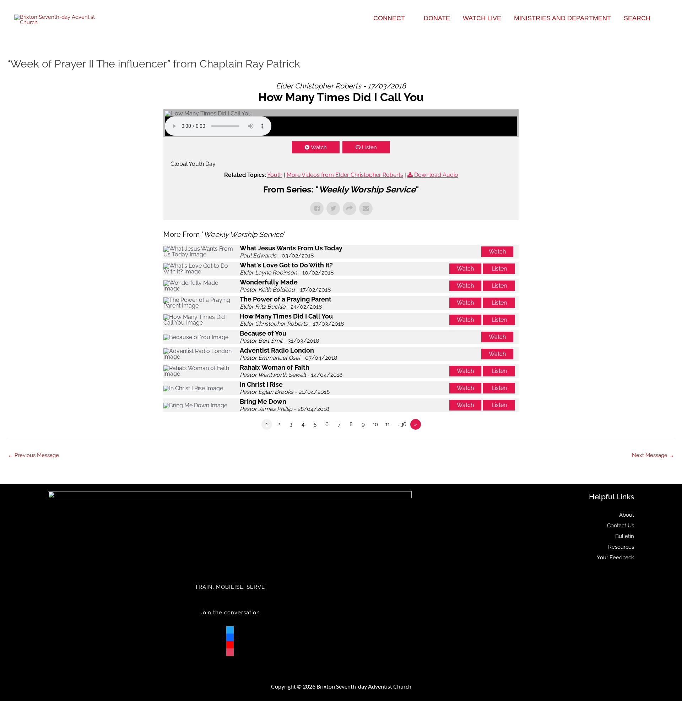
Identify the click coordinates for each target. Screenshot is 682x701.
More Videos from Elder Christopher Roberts (345, 175)
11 (387, 424)
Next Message (653, 455)
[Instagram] (230, 650)
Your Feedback (615, 557)
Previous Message (33, 455)
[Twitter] (230, 628)
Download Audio (436, 175)
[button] (408, 18)
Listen (369, 147)
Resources (621, 547)
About (626, 515)
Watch (319, 147)
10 (375, 424)
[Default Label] (230, 643)
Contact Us (620, 525)
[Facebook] (230, 635)
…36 (402, 424)
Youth (274, 175)
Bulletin (624, 536)
